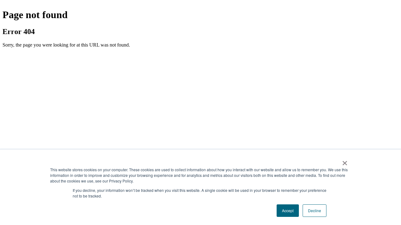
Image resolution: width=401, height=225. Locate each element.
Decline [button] (314, 210)
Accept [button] (288, 210)
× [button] (344, 161)
